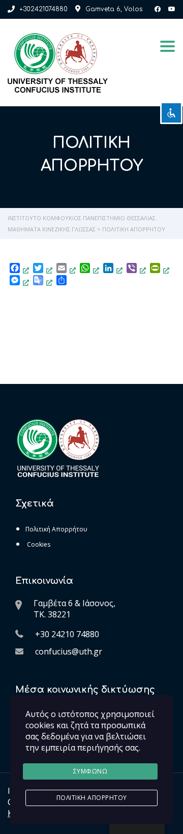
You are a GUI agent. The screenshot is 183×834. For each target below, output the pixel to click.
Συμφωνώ (90, 771)
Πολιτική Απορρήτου (56, 529)
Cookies (37, 544)
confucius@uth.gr (68, 651)
